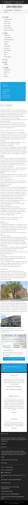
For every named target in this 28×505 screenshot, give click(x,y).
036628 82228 (8, 3)
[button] (14, 341)
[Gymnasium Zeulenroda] (14, 6)
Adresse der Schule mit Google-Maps (9, 459)
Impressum (3, 443)
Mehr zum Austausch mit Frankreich (14, 389)
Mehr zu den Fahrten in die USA (14, 386)
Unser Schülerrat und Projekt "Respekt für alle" (14, 359)
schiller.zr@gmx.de (19, 3)
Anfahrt (2, 457)
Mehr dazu (14, 412)
